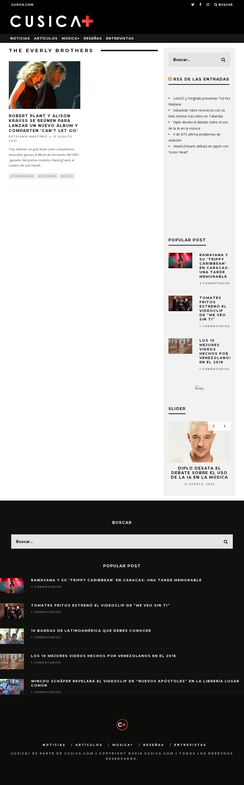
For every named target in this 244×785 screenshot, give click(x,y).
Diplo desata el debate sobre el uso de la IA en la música (199, 473)
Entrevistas (120, 38)
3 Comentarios (214, 283)
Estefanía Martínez (28, 136)
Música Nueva (47, 176)
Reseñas (93, 38)
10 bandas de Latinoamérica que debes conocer (91, 630)
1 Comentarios (214, 326)
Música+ (71, 38)
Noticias (20, 38)
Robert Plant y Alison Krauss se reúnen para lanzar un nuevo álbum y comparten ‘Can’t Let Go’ (43, 123)
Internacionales (22, 176)
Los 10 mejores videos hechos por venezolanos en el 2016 (215, 351)
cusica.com (22, 4)
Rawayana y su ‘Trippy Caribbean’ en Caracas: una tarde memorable (214, 266)
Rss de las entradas (201, 79)
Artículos (46, 38)
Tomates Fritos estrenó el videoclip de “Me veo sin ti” (213, 309)
